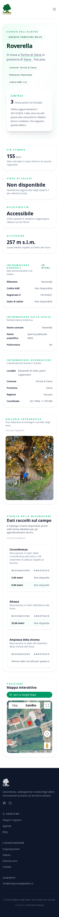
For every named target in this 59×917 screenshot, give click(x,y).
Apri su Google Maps (24, 694)
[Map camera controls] (47, 734)
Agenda (7, 825)
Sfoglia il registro (12, 820)
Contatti (7, 866)
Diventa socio (10, 860)
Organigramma (11, 849)
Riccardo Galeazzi (36, 905)
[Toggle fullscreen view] (47, 705)
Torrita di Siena (31, 55)
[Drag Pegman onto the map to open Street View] (47, 745)
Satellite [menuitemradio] (30, 705)
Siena (28, 59)
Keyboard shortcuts (27, 752)
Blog (5, 831)
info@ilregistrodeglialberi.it (18, 883)
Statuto (6, 854)
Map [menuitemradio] (15, 705)
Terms (48, 752)
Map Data (40, 752)
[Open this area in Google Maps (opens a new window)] (13, 751)
